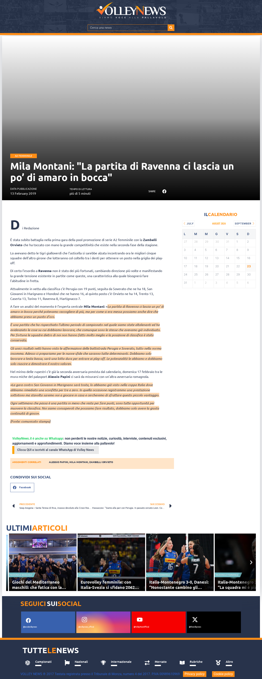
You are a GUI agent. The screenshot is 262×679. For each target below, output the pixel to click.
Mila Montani (78, 462)
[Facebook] (28, 620)
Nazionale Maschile (21, 575)
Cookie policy (223, 674)
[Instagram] (84, 619)
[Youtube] (140, 619)
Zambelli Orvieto (101, 462)
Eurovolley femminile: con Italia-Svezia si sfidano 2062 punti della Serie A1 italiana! (108, 587)
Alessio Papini (58, 462)
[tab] (40, 662)
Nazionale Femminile (90, 575)
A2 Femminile (23, 156)
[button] (164, 191)
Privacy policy (195, 674)
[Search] (171, 28)
